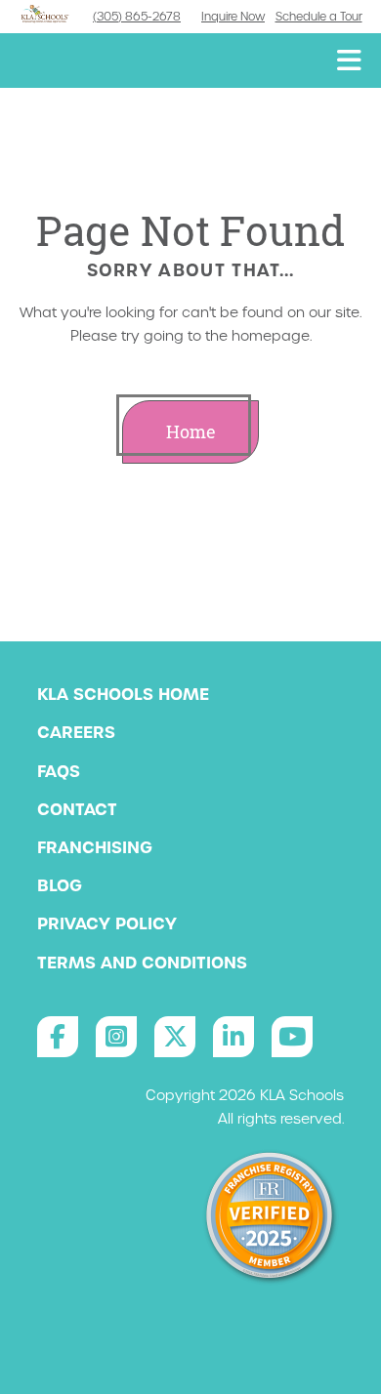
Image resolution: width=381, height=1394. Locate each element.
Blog (59, 885)
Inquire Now (233, 16)
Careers (76, 732)
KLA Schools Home (123, 694)
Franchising (94, 847)
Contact (77, 809)
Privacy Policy (107, 923)
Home (191, 432)
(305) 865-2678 (137, 16)
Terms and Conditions (142, 962)
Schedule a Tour (318, 16)
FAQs (58, 771)
